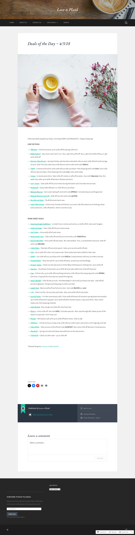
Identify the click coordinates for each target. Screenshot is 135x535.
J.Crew (32, 176)
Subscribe (12, 514)
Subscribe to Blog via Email (19, 497)
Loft (32, 292)
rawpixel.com (45, 346)
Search (66, 22)
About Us (23, 22)
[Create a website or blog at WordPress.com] (7, 530)
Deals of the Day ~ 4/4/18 (92, 418)
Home (12, 22)
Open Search (126, 22)
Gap (32, 273)
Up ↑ (126, 529)
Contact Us (36, 22)
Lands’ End (34, 288)
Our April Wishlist (89, 414)
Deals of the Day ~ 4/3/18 (49, 43)
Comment (100, 458)
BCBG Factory (35, 154)
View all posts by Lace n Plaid (42, 415)
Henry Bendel (35, 281)
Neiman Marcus (36, 192)
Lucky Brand (35, 307)
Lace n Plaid (67, 9)
